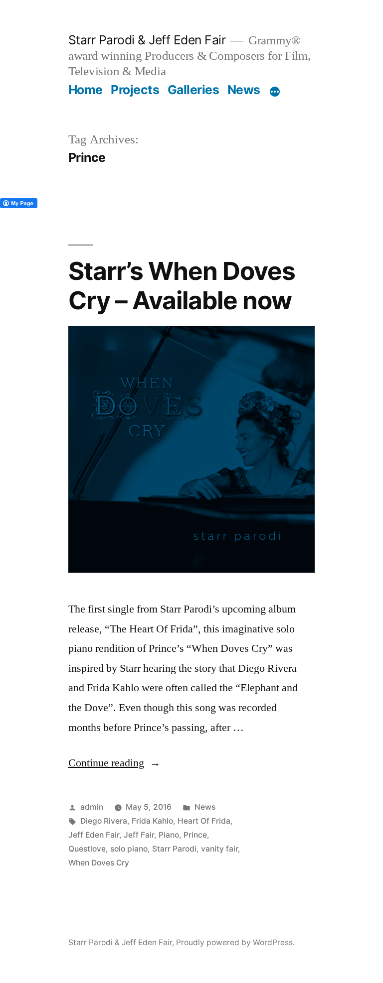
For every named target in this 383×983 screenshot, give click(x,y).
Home (85, 89)
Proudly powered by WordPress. (235, 942)
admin (91, 807)
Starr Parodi (174, 849)
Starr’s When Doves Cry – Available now (181, 285)
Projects (135, 89)
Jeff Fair (139, 835)
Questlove (87, 849)
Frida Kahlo (152, 821)
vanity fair (219, 849)
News (243, 89)
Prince (195, 835)
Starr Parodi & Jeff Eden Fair (147, 39)
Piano (169, 835)
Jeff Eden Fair (93, 835)
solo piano (129, 849)
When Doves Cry (98, 862)
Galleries (193, 89)
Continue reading (114, 763)
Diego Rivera (103, 821)
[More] (275, 92)
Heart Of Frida (204, 821)
